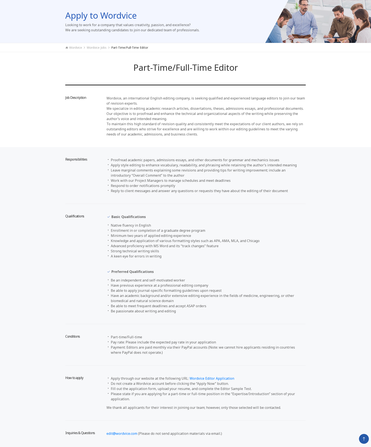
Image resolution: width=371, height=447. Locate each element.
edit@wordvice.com (121, 433)
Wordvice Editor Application (212, 378)
